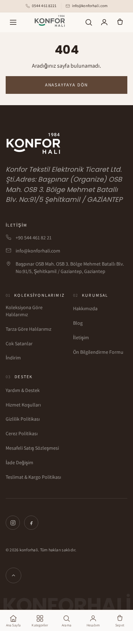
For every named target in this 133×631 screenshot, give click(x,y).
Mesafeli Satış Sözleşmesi (32, 448)
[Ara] (88, 22)
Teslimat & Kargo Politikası (33, 477)
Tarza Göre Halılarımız (28, 329)
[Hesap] (104, 22)
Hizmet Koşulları (23, 405)
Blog (78, 323)
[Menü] (13, 22)
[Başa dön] (13, 575)
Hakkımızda (85, 308)
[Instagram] (13, 523)
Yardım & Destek (23, 390)
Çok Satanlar (19, 343)
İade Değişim (19, 462)
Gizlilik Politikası (23, 419)
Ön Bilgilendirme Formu (98, 352)
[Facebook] (31, 523)
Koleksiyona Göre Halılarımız (24, 311)
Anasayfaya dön (66, 85)
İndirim (13, 357)
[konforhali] (50, 21)
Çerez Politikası (22, 433)
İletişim (81, 337)
